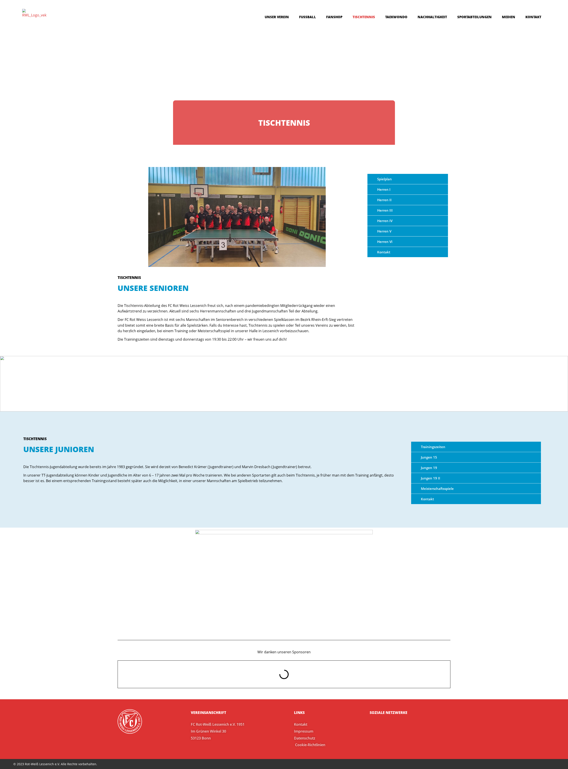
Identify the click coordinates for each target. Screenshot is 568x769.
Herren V (384, 231)
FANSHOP (334, 17)
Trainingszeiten (433, 447)
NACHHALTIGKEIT (432, 17)
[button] (407, 179)
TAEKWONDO (396, 17)
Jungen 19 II (430, 478)
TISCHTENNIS (364, 17)
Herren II (384, 200)
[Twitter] (385, 725)
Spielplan (384, 179)
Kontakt (383, 252)
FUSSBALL (307, 17)
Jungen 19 (429, 467)
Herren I (383, 189)
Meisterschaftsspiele (437, 488)
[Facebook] (373, 725)
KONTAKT (533, 17)
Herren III (385, 210)
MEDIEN (508, 17)
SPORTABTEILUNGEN (474, 17)
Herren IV (384, 221)
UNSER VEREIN (277, 17)
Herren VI (384, 241)
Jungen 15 (429, 457)
